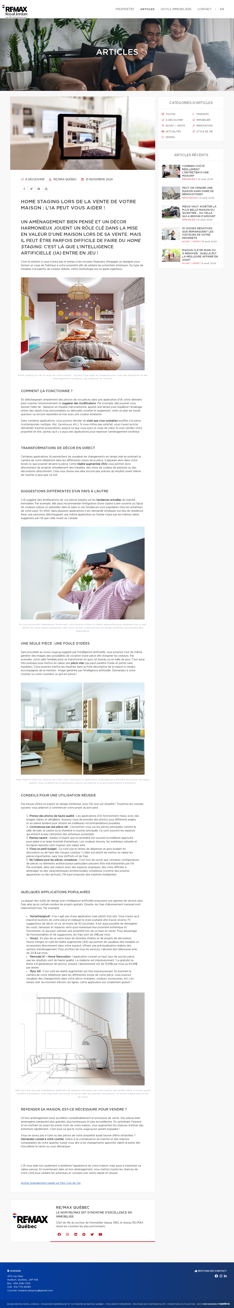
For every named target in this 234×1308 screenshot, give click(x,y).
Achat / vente (175, 126)
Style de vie (204, 131)
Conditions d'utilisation (181, 1304)
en (222, 9)
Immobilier (203, 120)
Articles (147, 9)
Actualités (173, 131)
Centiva (224, 1304)
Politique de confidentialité (149, 1304)
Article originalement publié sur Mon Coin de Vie (51, 1183)
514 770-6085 (22, 1287)
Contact (205, 9)
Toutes (170, 114)
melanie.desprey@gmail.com (35, 1290)
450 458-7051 (21, 1283)
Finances (202, 114)
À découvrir (34, 179)
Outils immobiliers (176, 9)
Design (170, 137)
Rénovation (204, 126)
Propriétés (125, 9)
